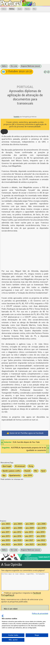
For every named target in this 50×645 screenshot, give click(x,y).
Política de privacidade (40, 613)
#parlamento (14, 475)
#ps (4, 475)
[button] (4, 131)
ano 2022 (41, 540)
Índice (4, 9)
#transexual (20, 466)
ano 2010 (28, 475)
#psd (43, 471)
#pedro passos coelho (12, 471)
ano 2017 (29, 536)
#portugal (7, 466)
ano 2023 (6, 544)
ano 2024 (18, 544)
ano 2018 (41, 536)
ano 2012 (17, 532)
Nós (34, 9)
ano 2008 (18, 528)
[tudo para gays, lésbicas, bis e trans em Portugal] (24, 2)
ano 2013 (29, 532)
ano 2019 (6, 540)
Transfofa (16, 117)
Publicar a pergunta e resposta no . (21, 594)
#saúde (27, 471)
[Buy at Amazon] (25, 559)
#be (35, 471)
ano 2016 (17, 536)
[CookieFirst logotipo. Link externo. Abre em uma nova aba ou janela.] (3, 616)
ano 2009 (30, 528)
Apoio (20, 9)
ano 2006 (42, 524)
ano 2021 (29, 540)
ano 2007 (6, 528)
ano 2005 (30, 524)
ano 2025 (30, 544)
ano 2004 (18, 524)
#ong (31, 466)
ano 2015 (6, 536)
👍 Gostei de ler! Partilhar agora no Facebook (25, 433)
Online (11, 9)
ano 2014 (41, 532)
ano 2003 (6, 524)
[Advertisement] (25, 38)
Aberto (27, 9)
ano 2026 (42, 544)
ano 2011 (6, 532)
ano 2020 (18, 540)
